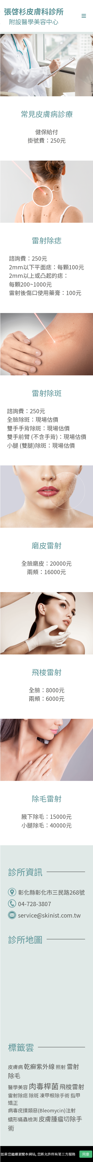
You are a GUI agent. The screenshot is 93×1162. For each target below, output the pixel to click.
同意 (85, 1154)
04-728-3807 (34, 903)
